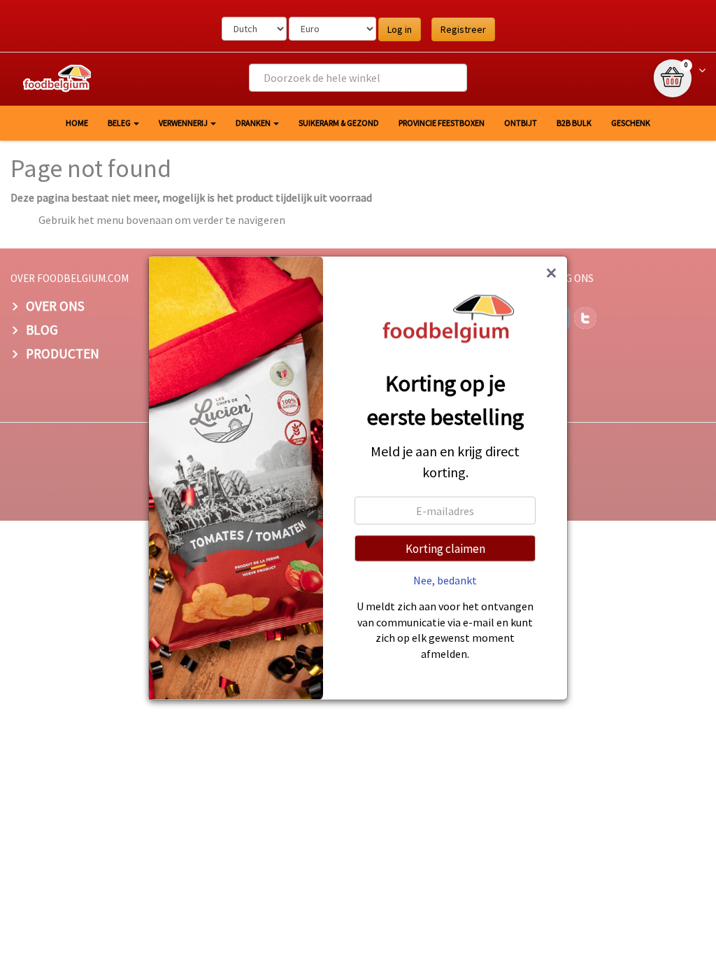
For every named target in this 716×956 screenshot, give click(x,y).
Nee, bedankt (445, 580)
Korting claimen (445, 548)
